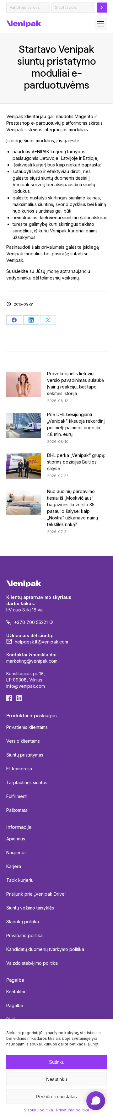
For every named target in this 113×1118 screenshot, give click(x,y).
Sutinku (56, 1062)
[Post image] (23, 384)
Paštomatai (17, 810)
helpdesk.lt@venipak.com (41, 641)
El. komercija (19, 768)
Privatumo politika (72, 1110)
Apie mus (15, 838)
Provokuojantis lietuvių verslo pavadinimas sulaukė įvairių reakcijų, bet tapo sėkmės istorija (75, 383)
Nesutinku (56, 1079)
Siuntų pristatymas (24, 754)
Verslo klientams (23, 741)
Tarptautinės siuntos (26, 782)
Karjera (13, 866)
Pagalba (14, 1005)
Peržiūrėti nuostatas (56, 1096)
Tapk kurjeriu (20, 880)
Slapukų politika (38, 1110)
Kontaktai (15, 991)
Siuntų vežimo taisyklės (30, 907)
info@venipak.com (25, 686)
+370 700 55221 (31, 622)
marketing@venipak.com (31, 661)
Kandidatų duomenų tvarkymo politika (45, 949)
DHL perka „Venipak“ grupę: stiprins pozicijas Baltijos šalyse (76, 462)
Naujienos (16, 852)
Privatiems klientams (27, 727)
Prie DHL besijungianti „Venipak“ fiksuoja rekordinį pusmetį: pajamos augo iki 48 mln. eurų (76, 424)
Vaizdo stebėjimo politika (32, 963)
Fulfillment (16, 796)
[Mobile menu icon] (101, 24)
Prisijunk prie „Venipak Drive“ (36, 894)
